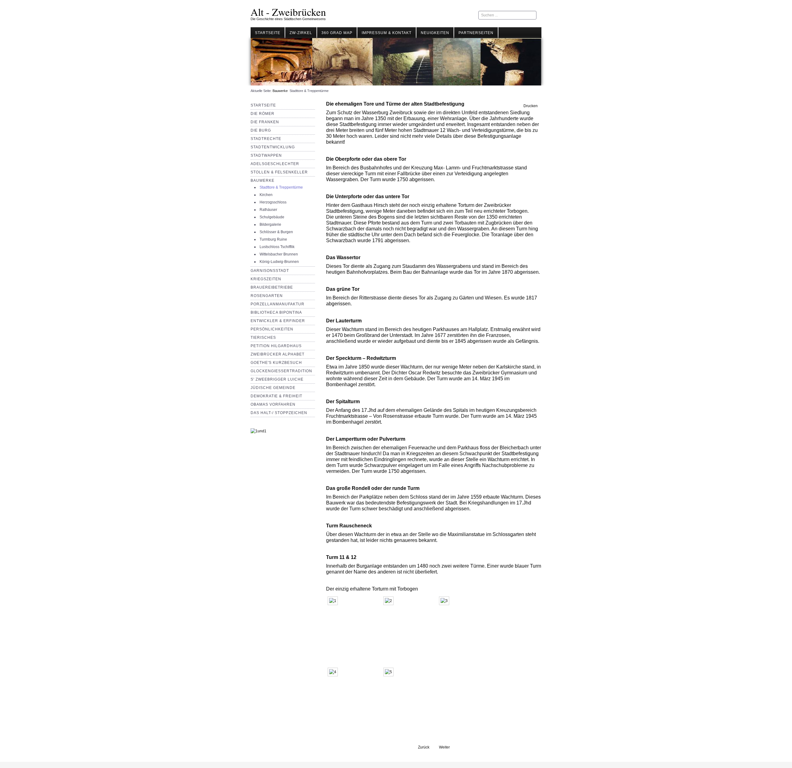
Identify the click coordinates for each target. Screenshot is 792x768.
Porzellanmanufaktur (277, 304)
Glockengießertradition (281, 371)
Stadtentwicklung (273, 147)
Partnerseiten (475, 33)
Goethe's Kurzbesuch (276, 362)
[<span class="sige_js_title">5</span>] (390, 673)
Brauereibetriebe (272, 287)
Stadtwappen (266, 155)
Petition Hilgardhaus (276, 346)
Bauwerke (280, 91)
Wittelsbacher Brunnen (279, 254)
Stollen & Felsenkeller (279, 172)
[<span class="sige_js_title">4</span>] (334, 673)
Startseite (267, 33)
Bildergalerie (270, 224)
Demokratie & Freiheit (276, 396)
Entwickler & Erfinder (278, 321)
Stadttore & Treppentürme (281, 187)
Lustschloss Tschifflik (277, 247)
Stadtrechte (266, 139)
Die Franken (265, 122)
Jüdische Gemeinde (273, 388)
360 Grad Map (336, 33)
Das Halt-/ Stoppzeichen (279, 413)
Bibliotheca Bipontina (276, 312)
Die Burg (261, 130)
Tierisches (263, 337)
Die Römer (262, 113)
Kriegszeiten (266, 279)
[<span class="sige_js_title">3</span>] (446, 602)
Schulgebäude (272, 217)
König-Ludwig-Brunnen (279, 262)
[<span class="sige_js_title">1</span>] (334, 602)
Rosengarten (267, 296)
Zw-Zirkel (301, 33)
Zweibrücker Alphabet (277, 354)
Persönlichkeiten (272, 329)
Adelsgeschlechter (275, 164)
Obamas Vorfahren (273, 404)
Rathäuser (268, 209)
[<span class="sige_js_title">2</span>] (390, 602)
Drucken (530, 106)
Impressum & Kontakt (386, 33)
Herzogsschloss (273, 202)
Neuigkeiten (435, 33)
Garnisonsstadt (270, 270)
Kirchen (266, 195)
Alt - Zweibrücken (288, 12)
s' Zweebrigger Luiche (277, 379)
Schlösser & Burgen (276, 232)
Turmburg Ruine (273, 239)
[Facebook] (468, 15)
